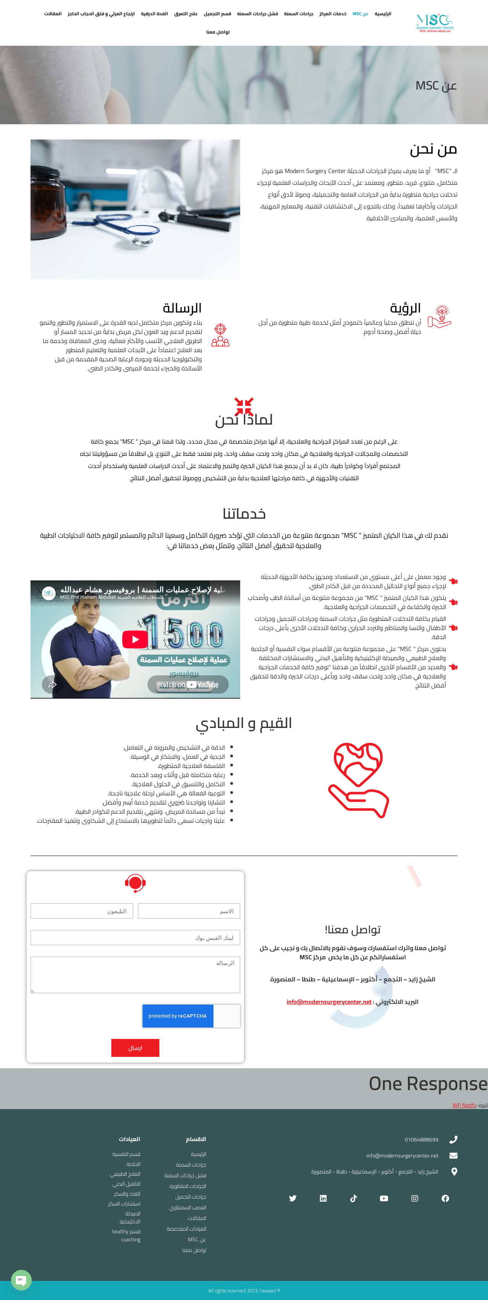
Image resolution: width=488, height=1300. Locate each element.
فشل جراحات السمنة (257, 13)
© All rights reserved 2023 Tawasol (244, 1290)
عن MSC (361, 13)
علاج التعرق (186, 13)
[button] (361, 14)
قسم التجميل (217, 13)
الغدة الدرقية (154, 13)
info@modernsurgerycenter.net (329, 1001)
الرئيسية (383, 13)
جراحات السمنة (298, 13)
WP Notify (465, 1105)
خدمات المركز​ (333, 13)
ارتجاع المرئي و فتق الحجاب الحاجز (101, 13)
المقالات (53, 13)
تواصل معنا (218, 31)
